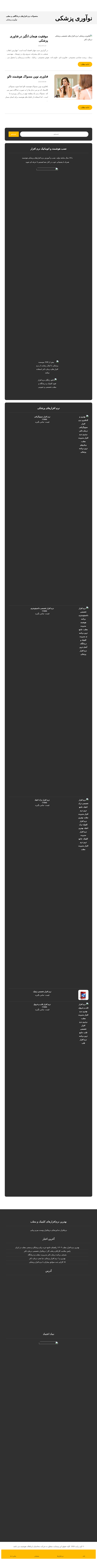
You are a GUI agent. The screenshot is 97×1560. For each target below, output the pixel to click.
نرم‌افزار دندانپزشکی (59, 1230)
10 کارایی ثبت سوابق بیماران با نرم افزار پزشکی (47, 1262)
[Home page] (43, 16)
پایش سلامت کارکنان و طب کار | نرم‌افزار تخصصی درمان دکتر (47, 1251)
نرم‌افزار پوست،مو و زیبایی (40, 1230)
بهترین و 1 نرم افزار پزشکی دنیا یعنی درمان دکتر (47, 1258)
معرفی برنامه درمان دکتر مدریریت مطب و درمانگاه (47, 1255)
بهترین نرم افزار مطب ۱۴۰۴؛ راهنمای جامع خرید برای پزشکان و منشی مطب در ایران (47, 1247)
